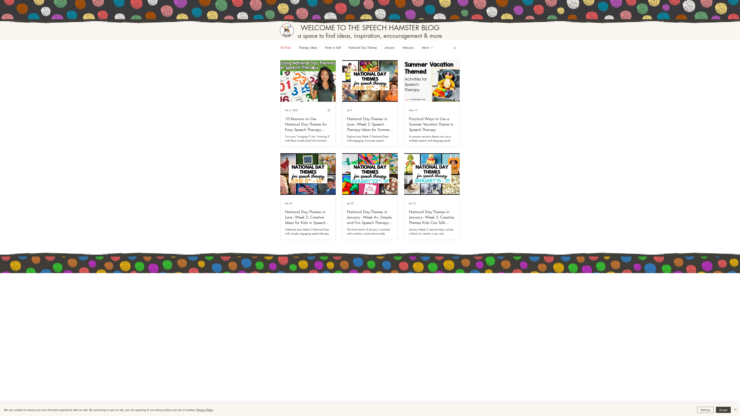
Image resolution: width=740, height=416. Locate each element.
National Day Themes (362, 48)
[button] (455, 48)
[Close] (735, 410)
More (425, 48)
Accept (723, 410)
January (390, 48)
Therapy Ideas (308, 48)
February (408, 48)
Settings (705, 410)
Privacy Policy (204, 410)
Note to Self (333, 48)
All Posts (285, 48)
